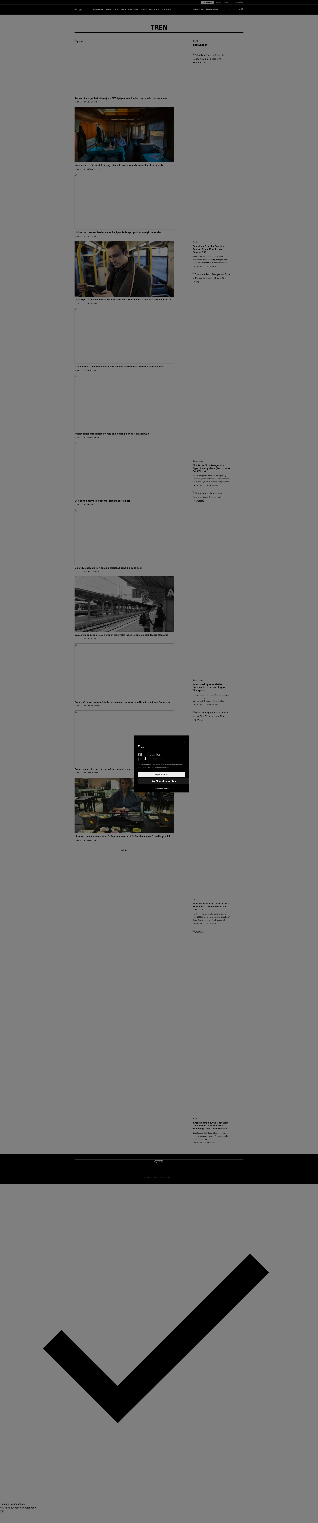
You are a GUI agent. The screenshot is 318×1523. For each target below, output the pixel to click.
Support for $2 (161, 774)
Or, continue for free (161, 789)
